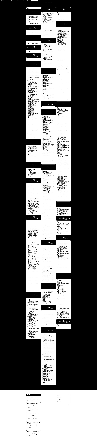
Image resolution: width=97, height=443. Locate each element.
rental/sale (10, 0)
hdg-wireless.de (3, 0)
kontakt (18, 0)
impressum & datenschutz (27, 0)
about (7, 0)
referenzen (14, 0)
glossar (21, 0)
